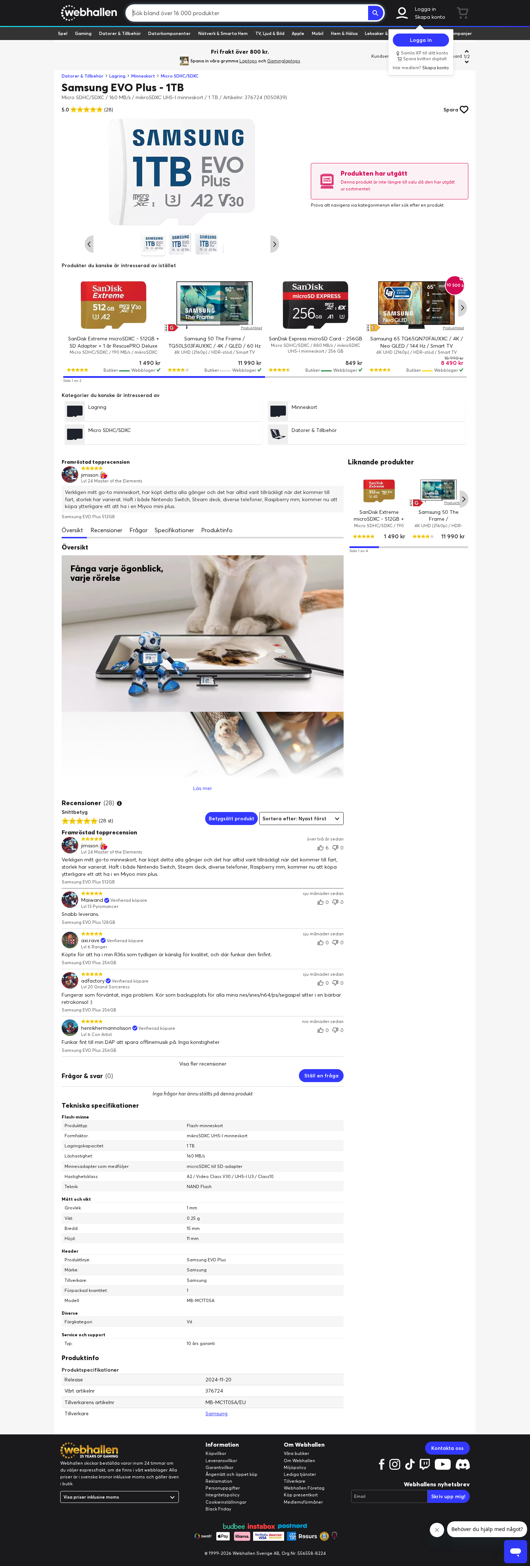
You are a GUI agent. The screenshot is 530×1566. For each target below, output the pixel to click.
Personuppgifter (223, 1488)
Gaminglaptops (283, 60)
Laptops (248, 60)
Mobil (317, 33)
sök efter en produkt (422, 205)
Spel (62, 33)
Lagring (117, 76)
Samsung (217, 1413)
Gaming (83, 33)
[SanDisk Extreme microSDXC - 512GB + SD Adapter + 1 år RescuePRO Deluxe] (113, 305)
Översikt (72, 530)
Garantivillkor (219, 1467)
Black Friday (218, 1509)
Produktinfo (217, 530)
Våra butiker (296, 1453)
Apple (298, 33)
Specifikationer (174, 530)
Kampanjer (460, 33)
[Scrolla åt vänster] (89, 244)
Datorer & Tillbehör (120, 33)
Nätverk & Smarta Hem (223, 33)
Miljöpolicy (295, 1467)
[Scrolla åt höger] (274, 244)
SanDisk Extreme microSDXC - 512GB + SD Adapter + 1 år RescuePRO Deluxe (379, 522)
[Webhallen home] (88, 13)
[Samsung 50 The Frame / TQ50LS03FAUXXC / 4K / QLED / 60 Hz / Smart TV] (214, 305)
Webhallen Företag (304, 1488)
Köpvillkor (216, 1453)
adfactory (93, 981)
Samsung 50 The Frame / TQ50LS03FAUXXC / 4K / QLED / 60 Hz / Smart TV (214, 345)
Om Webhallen (299, 1460)
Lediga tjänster (300, 1474)
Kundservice (384, 56)
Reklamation (219, 1481)
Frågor (138, 530)
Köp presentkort (301, 1494)
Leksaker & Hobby (384, 33)
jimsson (89, 475)
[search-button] (375, 13)
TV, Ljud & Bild (269, 33)
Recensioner (106, 530)
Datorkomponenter (169, 33)
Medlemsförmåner (303, 1502)
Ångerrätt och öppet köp (231, 1474)
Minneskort (143, 76)
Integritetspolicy (222, 1494)
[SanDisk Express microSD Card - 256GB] (315, 305)
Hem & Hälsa (344, 33)
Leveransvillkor (221, 1460)
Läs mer (202, 788)
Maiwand (92, 900)
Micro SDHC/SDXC (180, 76)
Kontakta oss (447, 1448)
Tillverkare (294, 1481)
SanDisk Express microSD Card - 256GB (315, 338)
